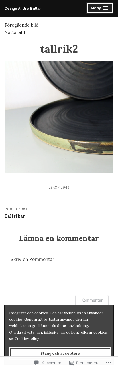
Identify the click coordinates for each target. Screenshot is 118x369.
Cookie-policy (27, 338)
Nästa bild (15, 32)
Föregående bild (21, 25)
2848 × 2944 (59, 187)
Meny (102, 9)
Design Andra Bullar (23, 8)
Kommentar (92, 300)
